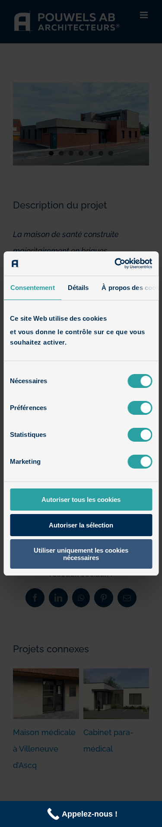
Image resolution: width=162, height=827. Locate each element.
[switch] (139, 408)
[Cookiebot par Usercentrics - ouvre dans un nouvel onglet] (115, 263)
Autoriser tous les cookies (81, 499)
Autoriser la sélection (81, 525)
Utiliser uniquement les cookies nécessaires (81, 554)
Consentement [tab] (32, 287)
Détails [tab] (78, 287)
